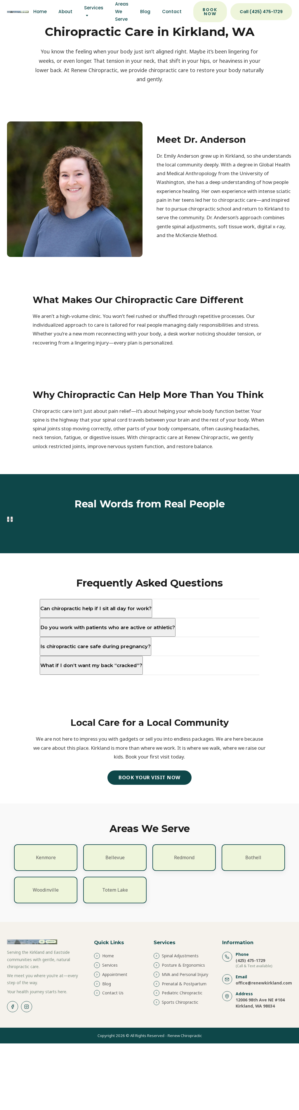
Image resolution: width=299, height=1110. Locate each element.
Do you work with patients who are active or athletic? (107, 627)
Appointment (114, 974)
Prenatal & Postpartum (184, 984)
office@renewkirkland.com (264, 983)
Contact (172, 11)
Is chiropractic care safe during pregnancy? (95, 646)
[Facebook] (12, 1006)
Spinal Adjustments (180, 955)
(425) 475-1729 (250, 960)
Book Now (210, 12)
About (65, 11)
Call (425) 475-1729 (261, 12)
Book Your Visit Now (149, 777)
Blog (145, 11)
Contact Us (113, 993)
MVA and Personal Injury (185, 974)
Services (93, 8)
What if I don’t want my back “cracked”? (91, 665)
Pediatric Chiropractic (182, 993)
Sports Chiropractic (180, 1002)
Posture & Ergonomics (183, 965)
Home (40, 11)
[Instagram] (26, 1006)
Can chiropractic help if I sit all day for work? (96, 608)
